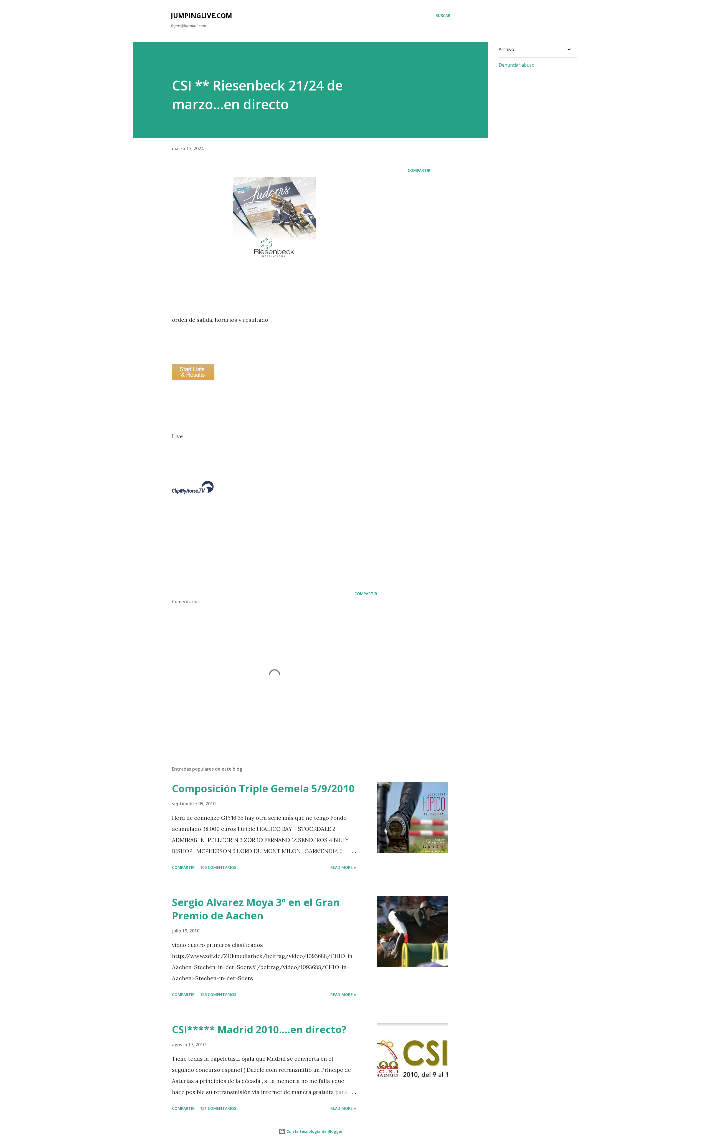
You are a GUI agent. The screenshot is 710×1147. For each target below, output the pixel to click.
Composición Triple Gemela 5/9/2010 (263, 788)
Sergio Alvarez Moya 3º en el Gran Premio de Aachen (256, 909)
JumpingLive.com (201, 15)
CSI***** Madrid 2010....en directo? (259, 1029)
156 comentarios (218, 994)
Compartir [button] (419, 170)
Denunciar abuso (516, 65)
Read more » (343, 867)
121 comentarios (218, 1108)
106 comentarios (218, 867)
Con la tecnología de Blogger (314, 1131)
